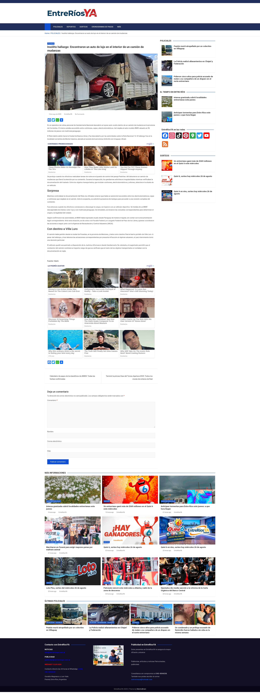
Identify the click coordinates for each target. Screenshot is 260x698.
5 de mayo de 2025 (55, 114)
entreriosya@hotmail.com (141, 679)
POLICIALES (58, 27)
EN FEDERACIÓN (102, 622)
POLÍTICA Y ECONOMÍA (167, 583)
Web (49, 451)
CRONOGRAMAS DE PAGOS (102, 27)
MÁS (119, 27)
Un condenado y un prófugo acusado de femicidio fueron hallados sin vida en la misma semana (192, 630)
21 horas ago (167, 512)
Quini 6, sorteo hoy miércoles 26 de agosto (193, 176)
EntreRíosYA (68, 114)
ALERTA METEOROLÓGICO (53, 501)
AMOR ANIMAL (50, 542)
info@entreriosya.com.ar (55, 652)
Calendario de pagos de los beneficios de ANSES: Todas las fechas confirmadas (72, 377)
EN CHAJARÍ (93, 622)
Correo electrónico (54, 441)
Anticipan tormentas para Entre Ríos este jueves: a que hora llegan (192, 113)
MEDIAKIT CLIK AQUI (53, 664)
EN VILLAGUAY (50, 622)
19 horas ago (109, 512)
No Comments (79, 114)
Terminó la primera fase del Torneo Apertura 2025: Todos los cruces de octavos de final (129, 377)
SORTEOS (84, 27)
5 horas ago (52, 512)
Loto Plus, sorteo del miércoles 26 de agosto (66, 588)
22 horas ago (109, 550)
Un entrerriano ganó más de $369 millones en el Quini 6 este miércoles (193, 162)
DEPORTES (71, 27)
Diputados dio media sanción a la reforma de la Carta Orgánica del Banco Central (184, 589)
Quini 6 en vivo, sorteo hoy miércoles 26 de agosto (193, 192)
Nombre (50, 432)
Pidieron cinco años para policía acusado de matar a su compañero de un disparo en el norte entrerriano (193, 78)
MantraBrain (141, 689)
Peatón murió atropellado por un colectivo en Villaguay (192, 47)
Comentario (52, 400)
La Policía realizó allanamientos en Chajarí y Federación (193, 62)
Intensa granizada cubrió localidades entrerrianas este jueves (190, 98)
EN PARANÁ (59, 542)
